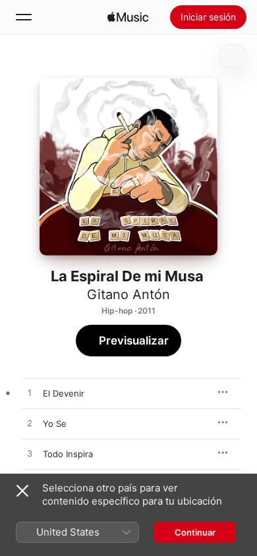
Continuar (195, 532)
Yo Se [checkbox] (55, 423)
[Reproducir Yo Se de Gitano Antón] (29, 424)
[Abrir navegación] (23, 17)
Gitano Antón (128, 294)
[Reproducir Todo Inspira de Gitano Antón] (29, 454)
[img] (127, 17)
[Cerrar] (22, 491)
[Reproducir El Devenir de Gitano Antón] (29, 393)
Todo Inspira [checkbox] (68, 454)
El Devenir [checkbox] (63, 393)
